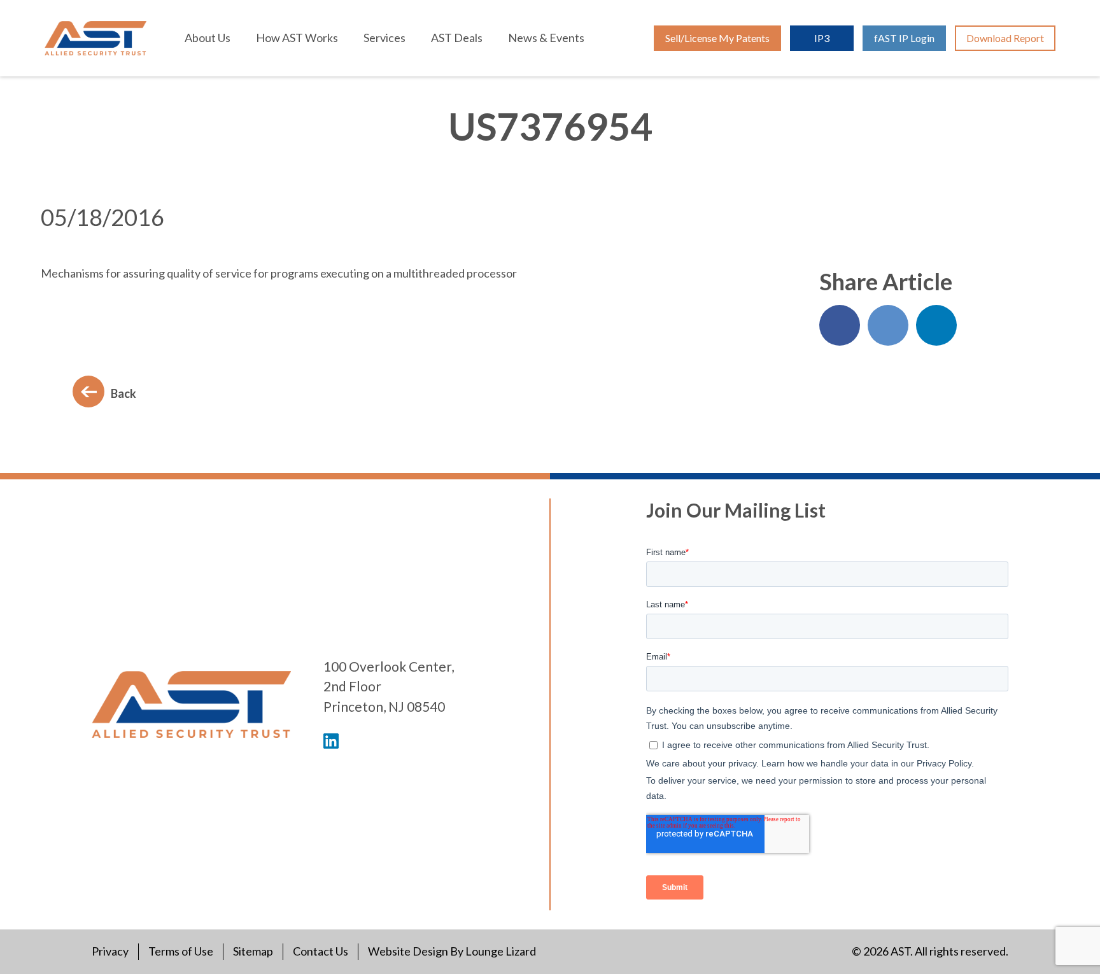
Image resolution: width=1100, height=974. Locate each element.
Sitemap (253, 951)
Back (123, 393)
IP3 (821, 38)
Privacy (110, 951)
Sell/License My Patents (717, 38)
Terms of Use (180, 951)
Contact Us (320, 951)
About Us (207, 38)
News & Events (546, 38)
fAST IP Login (904, 38)
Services (384, 38)
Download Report (1005, 38)
